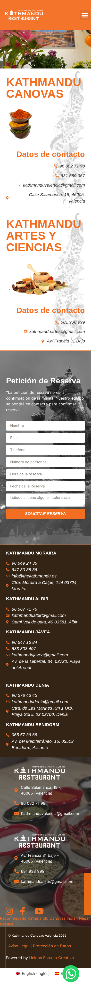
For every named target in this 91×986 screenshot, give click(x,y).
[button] (85, 15)
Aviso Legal (18, 945)
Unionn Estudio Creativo (51, 957)
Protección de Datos (52, 945)
